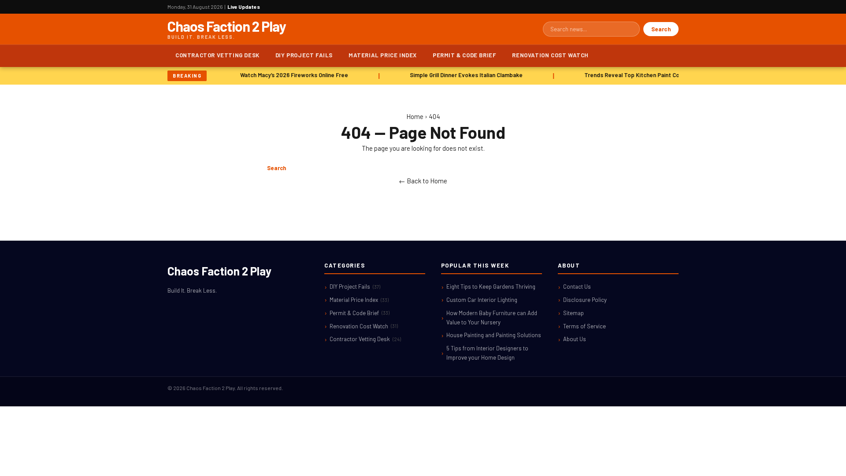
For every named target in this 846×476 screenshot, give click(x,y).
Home (414, 116)
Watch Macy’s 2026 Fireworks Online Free (292, 74)
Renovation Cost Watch (550, 55)
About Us (574, 338)
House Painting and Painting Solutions (493, 334)
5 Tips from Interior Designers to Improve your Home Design (487, 353)
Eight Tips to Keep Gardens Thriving (490, 286)
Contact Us (577, 286)
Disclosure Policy (585, 299)
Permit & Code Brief (464, 55)
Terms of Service (584, 326)
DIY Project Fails (304, 55)
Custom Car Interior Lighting (481, 299)
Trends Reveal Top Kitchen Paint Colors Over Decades (654, 74)
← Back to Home (423, 181)
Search (661, 29)
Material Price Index (383, 55)
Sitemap (573, 312)
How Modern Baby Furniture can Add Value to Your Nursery (491, 317)
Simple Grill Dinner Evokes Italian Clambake (464, 74)
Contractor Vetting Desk (217, 55)
